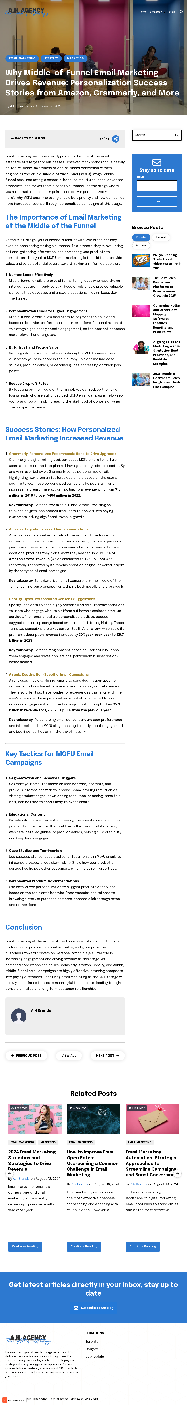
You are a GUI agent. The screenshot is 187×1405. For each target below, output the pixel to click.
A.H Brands (19, 106)
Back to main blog (29, 138)
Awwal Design (91, 1399)
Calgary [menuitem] (92, 1349)
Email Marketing (22, 58)
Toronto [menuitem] (92, 1341)
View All (69, 1055)
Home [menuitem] (143, 12)
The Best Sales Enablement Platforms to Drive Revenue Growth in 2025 (164, 287)
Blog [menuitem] (172, 12)
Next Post (105, 1056)
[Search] (177, 135)
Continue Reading (25, 1246)
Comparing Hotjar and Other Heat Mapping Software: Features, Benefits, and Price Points (166, 319)
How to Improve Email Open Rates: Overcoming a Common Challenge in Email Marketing (93, 1163)
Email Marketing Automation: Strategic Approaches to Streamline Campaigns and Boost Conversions (151, 1163)
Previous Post (28, 1056)
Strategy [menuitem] (156, 12)
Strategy (51, 58)
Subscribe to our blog (96, 1308)
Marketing (75, 58)
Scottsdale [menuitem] (95, 1356)
